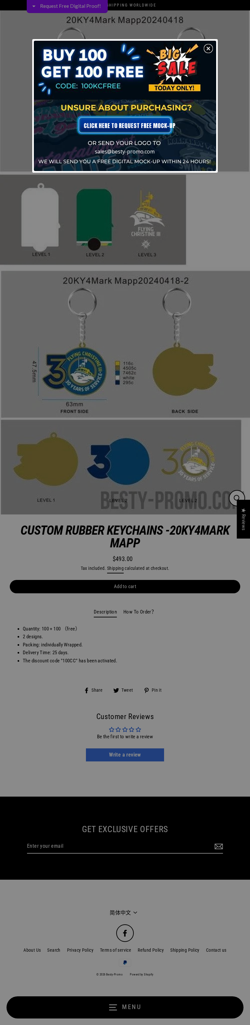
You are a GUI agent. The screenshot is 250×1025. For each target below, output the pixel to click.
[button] (208, 48)
